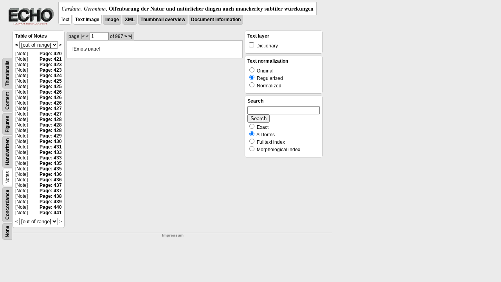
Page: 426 (51, 92)
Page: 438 (51, 196)
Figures (7, 124)
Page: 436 (51, 174)
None (7, 231)
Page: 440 (51, 207)
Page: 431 (51, 147)
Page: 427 (51, 108)
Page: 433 (51, 152)
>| (130, 36)
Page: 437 (51, 185)
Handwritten (7, 151)
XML (130, 19)
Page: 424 (51, 75)
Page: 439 (51, 201)
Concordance (7, 205)
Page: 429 (51, 136)
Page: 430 (51, 141)
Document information (216, 19)
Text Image (87, 19)
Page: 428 (51, 119)
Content (7, 101)
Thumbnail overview (163, 19)
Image (112, 19)
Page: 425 (51, 81)
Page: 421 (51, 59)
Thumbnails (7, 73)
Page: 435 (51, 163)
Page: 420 (51, 53)
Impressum (173, 235)
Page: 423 (51, 64)
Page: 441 (51, 212)
